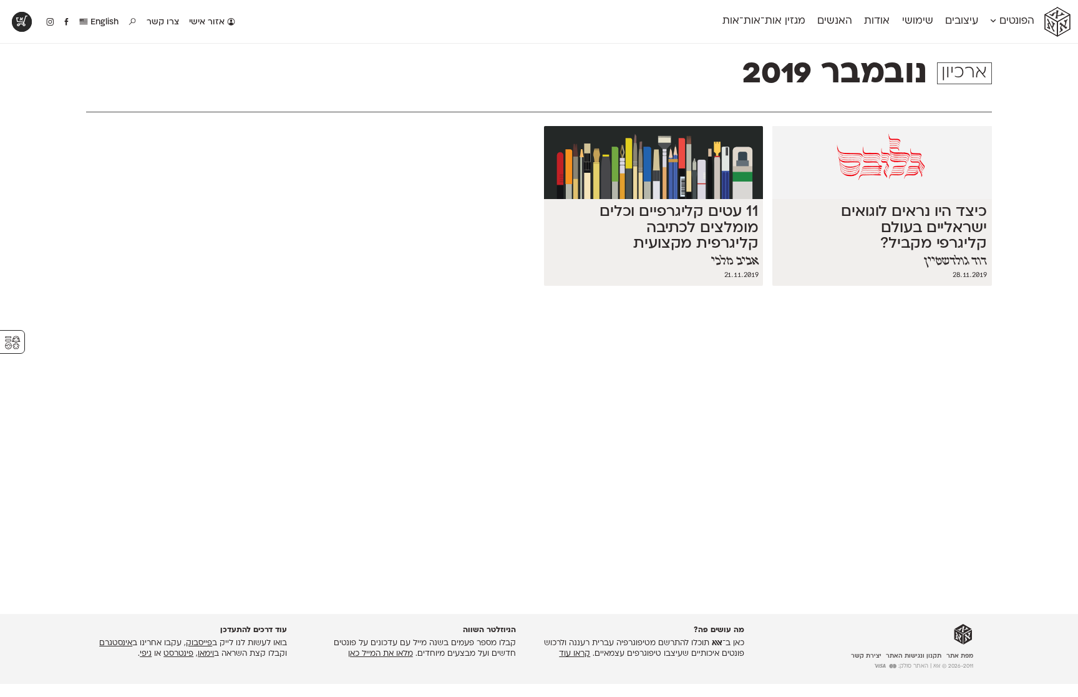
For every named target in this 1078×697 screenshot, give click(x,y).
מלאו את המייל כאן (380, 654)
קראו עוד (574, 654)
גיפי (146, 654)
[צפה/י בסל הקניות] (22, 22)
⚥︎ (12, 343)
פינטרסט (178, 654)
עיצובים (961, 21)
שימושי (917, 21)
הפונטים (1015, 21)
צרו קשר (163, 22)
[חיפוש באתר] (133, 22)
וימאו (206, 654)
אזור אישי (208, 22)
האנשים (834, 21)
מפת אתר (959, 656)
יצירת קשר (866, 656)
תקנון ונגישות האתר (913, 656)
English (103, 22)
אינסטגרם (115, 643)
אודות (877, 21)
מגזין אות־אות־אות (763, 21)
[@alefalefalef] (50, 22)
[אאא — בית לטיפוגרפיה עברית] (963, 634)
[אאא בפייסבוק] (67, 22)
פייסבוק (199, 643)
